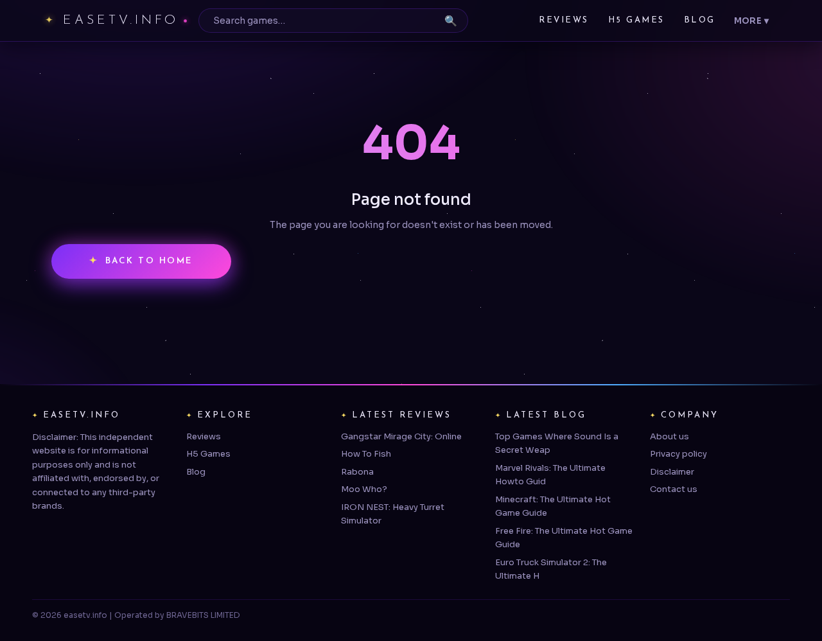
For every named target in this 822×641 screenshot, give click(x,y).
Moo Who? (364, 489)
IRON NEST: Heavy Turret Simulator (392, 514)
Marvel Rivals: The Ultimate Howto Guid (550, 474)
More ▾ (751, 20)
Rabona (357, 471)
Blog (699, 20)
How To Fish (366, 453)
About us (669, 436)
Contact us (673, 489)
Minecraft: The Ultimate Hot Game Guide (553, 506)
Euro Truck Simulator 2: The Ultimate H (551, 569)
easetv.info (121, 20)
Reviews (564, 20)
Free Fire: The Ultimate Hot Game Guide (564, 537)
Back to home (149, 261)
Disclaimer (672, 471)
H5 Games (636, 20)
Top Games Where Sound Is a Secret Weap (556, 443)
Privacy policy (678, 453)
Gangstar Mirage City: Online (401, 436)
